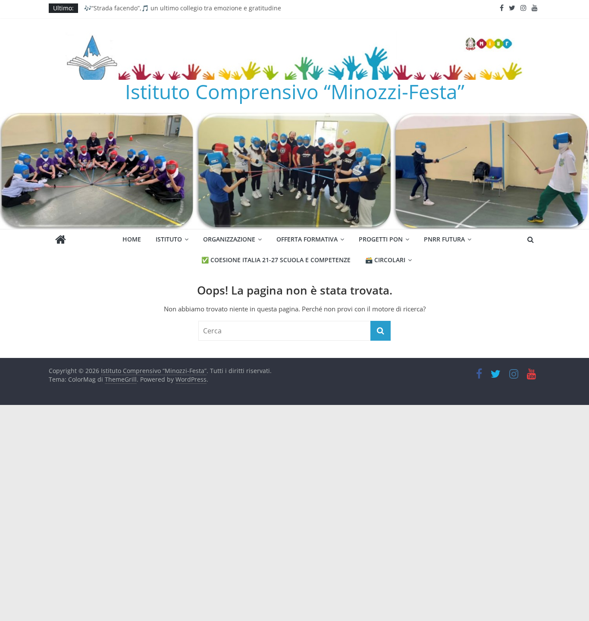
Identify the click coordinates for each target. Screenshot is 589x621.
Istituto (169, 239)
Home (131, 239)
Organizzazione (229, 239)
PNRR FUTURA (444, 239)
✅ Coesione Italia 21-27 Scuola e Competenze (276, 260)
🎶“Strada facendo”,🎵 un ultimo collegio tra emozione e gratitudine (182, 10)
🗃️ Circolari (385, 260)
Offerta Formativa (307, 239)
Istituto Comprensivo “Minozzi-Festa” (294, 91)
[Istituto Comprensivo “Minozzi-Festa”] (294, 117)
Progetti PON (381, 239)
